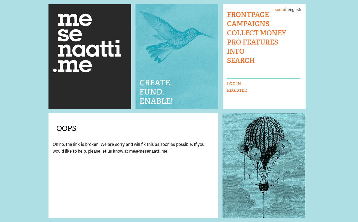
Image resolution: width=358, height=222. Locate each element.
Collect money (256, 33)
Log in (234, 83)
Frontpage (248, 14)
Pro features (252, 42)
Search (241, 60)
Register (237, 90)
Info (236, 51)
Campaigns (248, 24)
